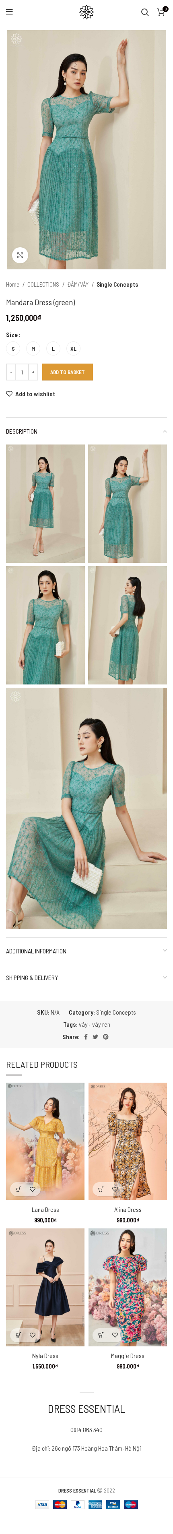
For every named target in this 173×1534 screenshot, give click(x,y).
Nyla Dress (45, 1355)
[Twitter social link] (95, 1037)
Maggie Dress (127, 1355)
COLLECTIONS (43, 284)
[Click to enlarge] (20, 255)
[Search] (145, 12)
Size (12, 334)
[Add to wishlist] (32, 1189)
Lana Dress (45, 1209)
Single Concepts (117, 284)
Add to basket (67, 372)
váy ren (101, 1024)
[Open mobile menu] (9, 12)
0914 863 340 (86, 1429)
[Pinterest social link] (106, 1037)
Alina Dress (128, 1209)
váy (83, 1024)
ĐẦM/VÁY (78, 284)
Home (13, 284)
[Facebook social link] (86, 1037)
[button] (18, 1189)
